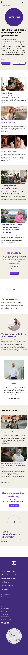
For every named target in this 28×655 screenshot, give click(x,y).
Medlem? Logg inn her (19, 63)
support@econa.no (5, 616)
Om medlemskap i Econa (10, 575)
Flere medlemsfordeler (14, 263)
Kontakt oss (5, 582)
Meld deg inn (14, 273)
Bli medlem (5, 63)
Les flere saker (7, 482)
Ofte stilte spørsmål (8, 578)
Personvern (3, 596)
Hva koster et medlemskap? (14, 268)
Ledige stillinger (7, 585)
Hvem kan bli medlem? (14, 266)
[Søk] (22, 2)
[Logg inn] (25, 2)
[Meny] (19, 2)
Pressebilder (6, 589)
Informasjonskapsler (5, 599)
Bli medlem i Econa (8, 571)
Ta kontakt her (14, 505)
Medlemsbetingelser (5, 594)
